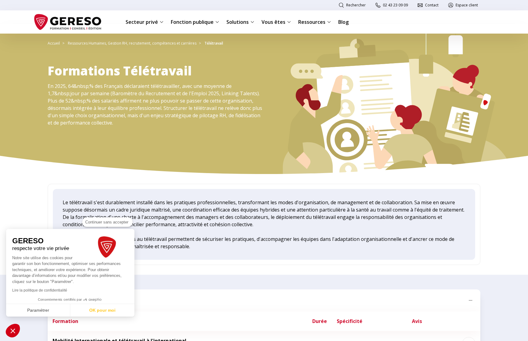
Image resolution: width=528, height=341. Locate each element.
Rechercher (356, 5)
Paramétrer (38, 310)
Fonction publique (192, 22)
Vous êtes (273, 22)
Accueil (54, 43)
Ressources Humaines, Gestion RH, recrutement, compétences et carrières (132, 43)
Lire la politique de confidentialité (39, 290)
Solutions (237, 22)
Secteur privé (142, 22)
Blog (343, 22)
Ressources (311, 22)
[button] (13, 330)
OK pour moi (102, 310)
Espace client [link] (467, 5)
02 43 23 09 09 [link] (395, 5)
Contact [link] (431, 5)
